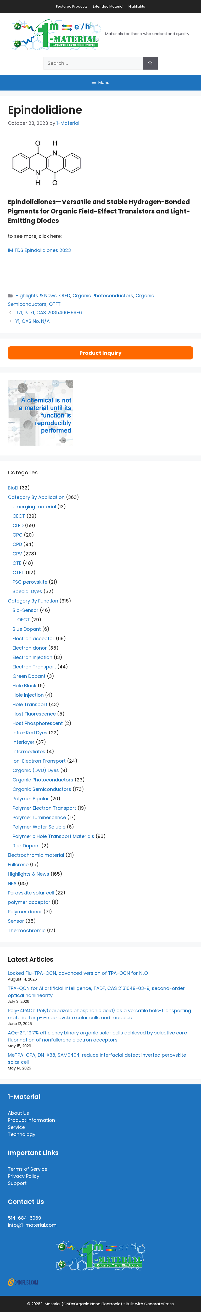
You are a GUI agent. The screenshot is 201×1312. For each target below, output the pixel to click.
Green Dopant (29, 676)
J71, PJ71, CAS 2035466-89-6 (48, 312)
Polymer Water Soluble (39, 827)
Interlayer (24, 742)
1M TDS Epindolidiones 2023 (39, 250)
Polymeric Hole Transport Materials (53, 836)
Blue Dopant (27, 629)
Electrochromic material (36, 855)
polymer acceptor (29, 902)
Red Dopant (26, 845)
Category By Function (33, 601)
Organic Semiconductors (42, 789)
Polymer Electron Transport (44, 808)
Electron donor (30, 648)
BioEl (13, 488)
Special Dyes (27, 591)
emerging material (34, 506)
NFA (12, 883)
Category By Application (36, 497)
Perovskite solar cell (31, 892)
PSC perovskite (30, 582)
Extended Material (108, 6)
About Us (18, 1113)
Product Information (31, 1120)
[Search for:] (93, 63)
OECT (19, 516)
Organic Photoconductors (102, 295)
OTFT (55, 304)
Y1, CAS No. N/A (32, 321)
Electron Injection (32, 657)
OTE (17, 563)
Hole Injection (28, 695)
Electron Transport (34, 666)
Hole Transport (30, 704)
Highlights (137, 6)
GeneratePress (159, 1304)
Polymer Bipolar (31, 798)
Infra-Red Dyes (30, 732)
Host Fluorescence (34, 714)
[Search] (150, 63)
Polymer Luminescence (39, 817)
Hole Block (24, 685)
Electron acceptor (33, 638)
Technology (21, 1134)
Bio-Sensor (25, 610)
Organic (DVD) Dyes (36, 770)
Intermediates (29, 751)
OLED (64, 295)
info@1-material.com (32, 1225)
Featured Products (71, 6)
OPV (17, 553)
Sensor (16, 921)
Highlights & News (36, 295)
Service (16, 1127)
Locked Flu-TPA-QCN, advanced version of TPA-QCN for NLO (78, 973)
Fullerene (18, 864)
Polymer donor (25, 911)
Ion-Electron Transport (39, 761)
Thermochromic (27, 930)
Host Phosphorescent (38, 723)
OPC (18, 535)
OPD (17, 544)
